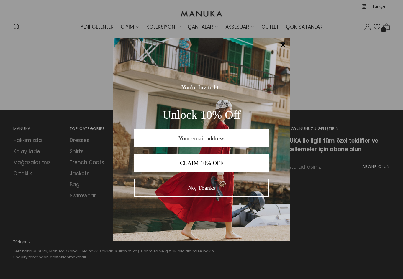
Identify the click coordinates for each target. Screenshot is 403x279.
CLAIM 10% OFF (201, 163)
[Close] (283, 45)
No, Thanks (201, 187)
